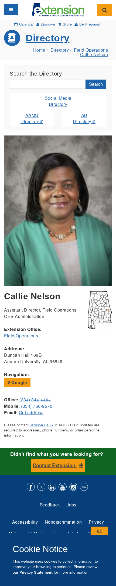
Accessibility (25, 522)
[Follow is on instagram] (73, 487)
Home (39, 50)
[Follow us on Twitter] (41, 487)
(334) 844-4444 (35, 399)
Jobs (71, 505)
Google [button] (18, 382)
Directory (48, 38)
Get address (31, 412)
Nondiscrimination (63, 522)
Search (96, 84)
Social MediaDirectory (58, 101)
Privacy (96, 522)
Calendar (26, 24)
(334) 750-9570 (36, 406)
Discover (48, 24)
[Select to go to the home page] (58, 9)
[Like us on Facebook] (31, 487)
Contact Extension (55, 465)
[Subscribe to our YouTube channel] (63, 487)
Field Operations (91, 50)
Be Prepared (89, 24)
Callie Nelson (94, 54)
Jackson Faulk (41, 424)
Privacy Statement (36, 572)
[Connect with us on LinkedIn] (52, 487)
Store (67, 24)
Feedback (50, 505)
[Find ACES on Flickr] (84, 487)
